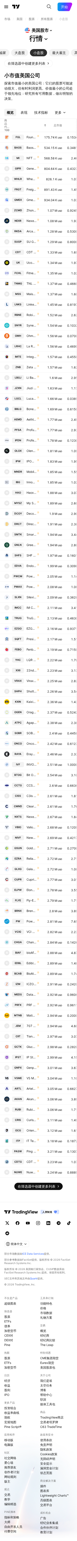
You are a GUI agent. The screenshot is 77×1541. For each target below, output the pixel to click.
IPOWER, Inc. (32, 461)
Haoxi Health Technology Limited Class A (32, 492)
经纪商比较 (47, 1340)
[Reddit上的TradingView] (7, 1233)
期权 (7, 1417)
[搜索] (49, 7)
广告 (43, 1518)
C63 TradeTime (51, 1427)
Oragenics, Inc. (32, 712)
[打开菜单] (6, 7)
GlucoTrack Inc (32, 1047)
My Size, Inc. (32, 503)
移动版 (8, 1440)
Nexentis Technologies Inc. (32, 817)
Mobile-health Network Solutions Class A (32, 471)
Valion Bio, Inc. (32, 827)
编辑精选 (10, 1504)
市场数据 (46, 1313)
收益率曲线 (11, 1412)
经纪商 (44, 1335)
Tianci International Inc (32, 1036)
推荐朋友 (10, 1467)
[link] (28, 63)
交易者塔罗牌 (49, 1422)
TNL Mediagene (32, 283)
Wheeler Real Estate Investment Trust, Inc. (32, 179)
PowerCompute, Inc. (32, 576)
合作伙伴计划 (49, 1527)
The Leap (46, 1345)
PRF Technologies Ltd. (32, 1005)
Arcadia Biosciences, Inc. (32, 231)
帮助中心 (46, 1395)
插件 (43, 1486)
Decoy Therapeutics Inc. (32, 513)
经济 (7, 1380)
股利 (7, 1390)
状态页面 (46, 1473)
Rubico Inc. (32, 1109)
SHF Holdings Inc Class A (32, 555)
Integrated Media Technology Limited (32, 356)
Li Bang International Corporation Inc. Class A (32, 377)
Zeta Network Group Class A (32, 367)
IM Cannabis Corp (32, 607)
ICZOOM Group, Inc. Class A (32, 984)
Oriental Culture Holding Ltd (32, 1130)
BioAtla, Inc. (32, 973)
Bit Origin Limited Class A (32, 775)
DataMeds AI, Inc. (32, 994)
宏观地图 (10, 1422)
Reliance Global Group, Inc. (32, 858)
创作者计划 (11, 1472)
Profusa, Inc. (32, 430)
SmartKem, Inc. (32, 534)
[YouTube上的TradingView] (28, 1223)
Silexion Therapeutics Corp (32, 597)
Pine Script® (12, 1427)
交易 (7, 1494)
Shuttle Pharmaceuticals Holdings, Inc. (32, 691)
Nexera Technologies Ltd (32, 221)
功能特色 (46, 1303)
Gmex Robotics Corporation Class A (32, 200)
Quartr (33, 1278)
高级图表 (46, 1500)
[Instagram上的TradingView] (38, 1223)
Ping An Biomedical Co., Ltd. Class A (32, 1151)
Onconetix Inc (32, 743)
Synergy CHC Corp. (32, 325)
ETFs (7, 1321)
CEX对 (8, 1335)
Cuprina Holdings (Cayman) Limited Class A (32, 879)
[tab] (19, 52)
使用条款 (46, 1440)
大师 (7, 1522)
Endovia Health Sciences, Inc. (32, 566)
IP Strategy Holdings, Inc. (32, 1057)
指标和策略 (11, 1517)
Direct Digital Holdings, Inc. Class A (32, 524)
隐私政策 (46, 1449)
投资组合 (10, 1408)
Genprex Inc (32, 1067)
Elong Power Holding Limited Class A (32, 890)
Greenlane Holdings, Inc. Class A (32, 545)
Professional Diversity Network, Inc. (32, 440)
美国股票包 (47, 1367)
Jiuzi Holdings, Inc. (32, 388)
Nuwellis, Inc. (32, 1172)
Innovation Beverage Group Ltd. (32, 482)
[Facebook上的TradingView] (18, 1223)
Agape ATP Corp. (32, 722)
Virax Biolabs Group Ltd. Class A (32, 681)
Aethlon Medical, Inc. (32, 419)
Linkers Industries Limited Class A (32, 304)
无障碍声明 (47, 1459)
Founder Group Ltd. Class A (32, 137)
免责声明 (46, 1444)
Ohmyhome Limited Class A (32, 336)
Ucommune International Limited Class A (32, 262)
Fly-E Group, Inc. (32, 900)
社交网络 (10, 1458)
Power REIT (32, 921)
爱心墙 (8, 1462)
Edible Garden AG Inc (32, 963)
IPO (6, 1395)
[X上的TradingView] (7, 1223)
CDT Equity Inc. (32, 252)
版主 (7, 1481)
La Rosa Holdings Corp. (32, 346)
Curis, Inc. (32, 1120)
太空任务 (46, 1385)
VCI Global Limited (32, 932)
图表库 (44, 1491)
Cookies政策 (48, 1454)
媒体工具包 (47, 1404)
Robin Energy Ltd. (32, 315)
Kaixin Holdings (32, 702)
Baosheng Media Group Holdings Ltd (32, 147)
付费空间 (10, 1531)
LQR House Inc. (32, 660)
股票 (7, 1316)
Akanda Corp (32, 1099)
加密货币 (10, 1331)
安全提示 (46, 1463)
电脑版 (8, 1444)
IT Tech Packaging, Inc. (32, 1141)
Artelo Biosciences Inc (32, 1088)
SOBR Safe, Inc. (32, 733)
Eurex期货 (47, 1363)
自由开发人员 (13, 1526)
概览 (43, 1331)
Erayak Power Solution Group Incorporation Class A (32, 754)
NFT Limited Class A (32, 158)
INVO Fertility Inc (32, 764)
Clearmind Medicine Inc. (32, 806)
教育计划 (46, 1532)
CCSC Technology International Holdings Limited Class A (32, 785)
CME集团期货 (49, 1358)
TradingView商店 (52, 1417)
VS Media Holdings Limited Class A (32, 1078)
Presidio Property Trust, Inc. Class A (32, 639)
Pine (7, 1345)
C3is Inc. (32, 796)
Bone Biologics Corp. (32, 409)
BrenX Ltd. (32, 911)
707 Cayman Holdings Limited (32, 1026)
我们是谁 (46, 1380)
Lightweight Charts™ (54, 1495)
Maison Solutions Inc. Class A (32, 294)
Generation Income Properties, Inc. (32, 168)
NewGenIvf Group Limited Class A (32, 837)
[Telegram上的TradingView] (59, 1223)
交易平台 (46, 1505)
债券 (7, 1326)
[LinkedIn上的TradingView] (48, 1223)
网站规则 (10, 1476)
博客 (43, 1390)
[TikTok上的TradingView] (69, 1223)
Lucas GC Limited (32, 398)
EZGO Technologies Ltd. (32, 628)
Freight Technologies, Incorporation (32, 189)
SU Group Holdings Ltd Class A (32, 241)
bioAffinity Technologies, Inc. (32, 952)
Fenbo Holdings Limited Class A (32, 649)
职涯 (43, 1399)
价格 (43, 1308)
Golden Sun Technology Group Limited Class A (32, 848)
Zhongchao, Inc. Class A (32, 210)
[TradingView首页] (16, 7)
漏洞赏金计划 (49, 1468)
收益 (7, 1385)
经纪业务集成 (49, 1523)
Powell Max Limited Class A (32, 586)
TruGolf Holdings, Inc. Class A (32, 618)
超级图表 (10, 1303)
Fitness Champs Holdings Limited (32, 273)
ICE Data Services (33, 1253)
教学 (7, 1499)
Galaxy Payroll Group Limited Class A (32, 869)
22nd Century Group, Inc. (32, 670)
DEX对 (8, 1340)
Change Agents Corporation (32, 942)
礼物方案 (46, 1317)
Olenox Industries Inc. (32, 451)
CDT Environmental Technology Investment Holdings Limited (32, 1162)
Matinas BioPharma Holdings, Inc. (32, 1015)
